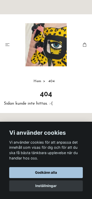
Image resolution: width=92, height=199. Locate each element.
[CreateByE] (46, 44)
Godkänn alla (46, 172)
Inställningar (46, 186)
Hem (37, 81)
